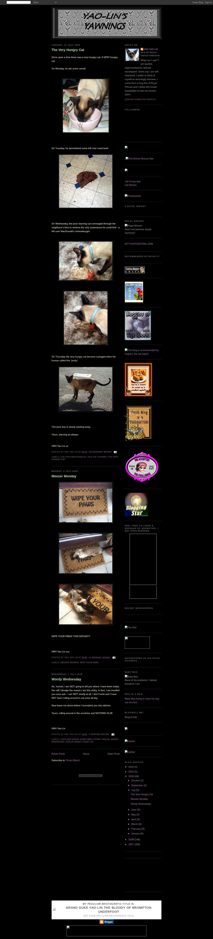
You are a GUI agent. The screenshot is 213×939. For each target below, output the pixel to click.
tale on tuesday (96, 457)
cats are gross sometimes (76, 739)
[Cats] (143, 353)
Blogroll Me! (131, 717)
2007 (131, 844)
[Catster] (130, 741)
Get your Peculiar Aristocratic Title (109, 916)
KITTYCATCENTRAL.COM (139, 243)
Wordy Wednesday (66, 679)
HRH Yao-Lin (151, 49)
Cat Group (130, 181)
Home (86, 753)
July (133, 790)
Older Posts (113, 753)
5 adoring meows (99, 734)
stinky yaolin (102, 739)
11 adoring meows (99, 658)
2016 (131, 766)
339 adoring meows (100, 452)
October (135, 780)
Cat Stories (130, 185)
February (136, 828)
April (134, 819)
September (137, 785)
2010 (131, 771)
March (135, 824)
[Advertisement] (140, 874)
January (135, 833)
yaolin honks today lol (80, 742)
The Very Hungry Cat (68, 50)
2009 (131, 776)
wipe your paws (89, 662)
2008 (131, 839)
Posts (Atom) (73, 760)
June (134, 809)
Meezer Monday (64, 476)
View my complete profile (140, 99)
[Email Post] (114, 452)
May (133, 814)
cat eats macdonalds (73, 457)
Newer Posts (58, 753)
